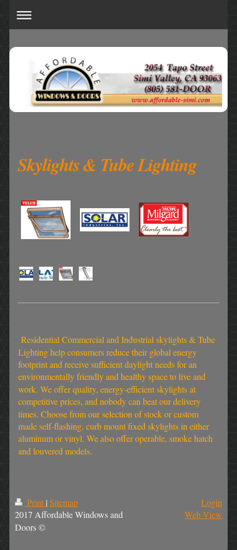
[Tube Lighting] (86, 273)
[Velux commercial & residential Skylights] (46, 219)
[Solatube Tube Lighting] (46, 273)
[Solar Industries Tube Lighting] (26, 273)
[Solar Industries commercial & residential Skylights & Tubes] (105, 219)
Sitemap (64, 502)
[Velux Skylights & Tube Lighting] (66, 273)
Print (35, 502)
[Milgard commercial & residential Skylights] (163, 219)
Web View (203, 514)
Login (211, 502)
